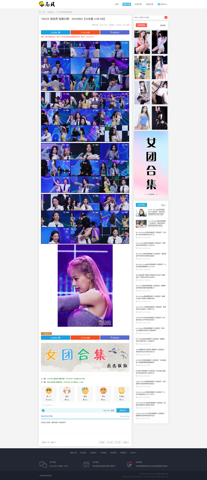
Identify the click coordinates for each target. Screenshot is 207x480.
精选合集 (149, 4)
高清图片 (93, 453)
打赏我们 (103, 453)
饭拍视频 (51, 12)
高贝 (43, 12)
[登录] (112, 410)
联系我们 (124, 453)
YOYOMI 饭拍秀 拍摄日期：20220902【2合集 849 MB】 (66, 379)
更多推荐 (162, 25)
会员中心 (163, 4)
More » (163, 205)
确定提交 (123, 410)
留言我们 (114, 453)
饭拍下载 (126, 4)
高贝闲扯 (83, 453)
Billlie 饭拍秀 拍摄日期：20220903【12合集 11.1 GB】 (65, 382)
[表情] (43, 410)
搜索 (166, 17)
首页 (117, 4)
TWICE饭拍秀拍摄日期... (64, 12)
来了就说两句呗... (48, 405)
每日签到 (96, 462)
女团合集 (138, 4)
